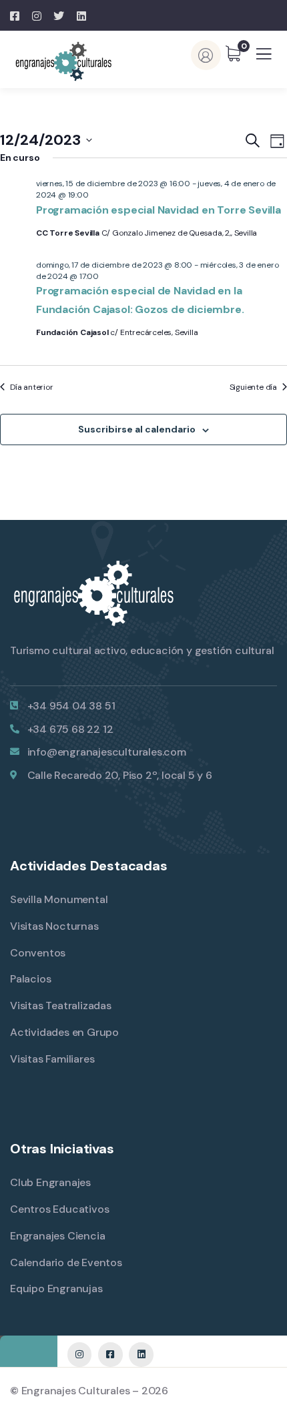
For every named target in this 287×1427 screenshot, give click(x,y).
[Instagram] (79, 1354)
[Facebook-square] (110, 1354)
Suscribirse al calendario (137, 429)
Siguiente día (253, 387)
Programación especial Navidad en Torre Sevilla (158, 210)
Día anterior (31, 387)
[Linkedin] (141, 1354)
